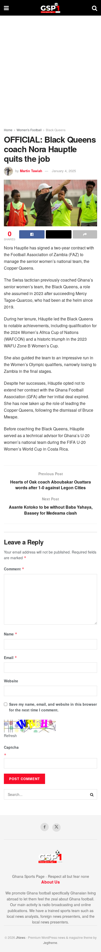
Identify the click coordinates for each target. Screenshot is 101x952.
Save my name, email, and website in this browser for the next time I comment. (53, 707)
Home (8, 130)
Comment (14, 568)
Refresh (10, 735)
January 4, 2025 (64, 170)
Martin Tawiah (31, 170)
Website (11, 680)
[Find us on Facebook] (44, 827)
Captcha (11, 747)
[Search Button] (94, 8)
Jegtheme (50, 942)
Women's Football (29, 130)
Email (10, 657)
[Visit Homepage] (50, 8)
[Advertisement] (50, 68)
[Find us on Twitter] (56, 827)
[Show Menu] (6, 8)
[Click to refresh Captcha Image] (30, 726)
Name (10, 633)
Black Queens (56, 130)
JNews (20, 937)
